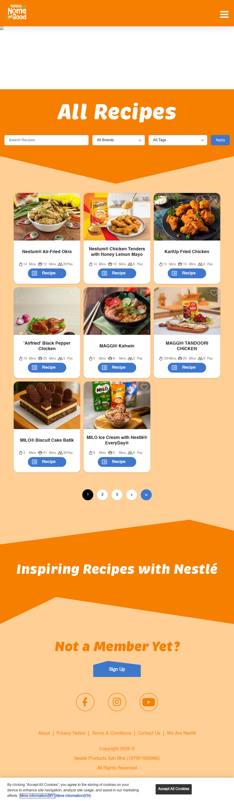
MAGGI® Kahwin (116, 346)
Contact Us (149, 733)
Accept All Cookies (173, 789)
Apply (220, 140)
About (44, 733)
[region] (117, 789)
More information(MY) (37, 796)
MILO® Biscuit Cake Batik (47, 440)
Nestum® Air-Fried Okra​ (47, 252)
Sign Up (117, 669)
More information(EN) (73, 796)
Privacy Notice (70, 733)
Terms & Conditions (111, 733)
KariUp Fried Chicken (187, 252)
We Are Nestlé (181, 733)
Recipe (49, 273)
